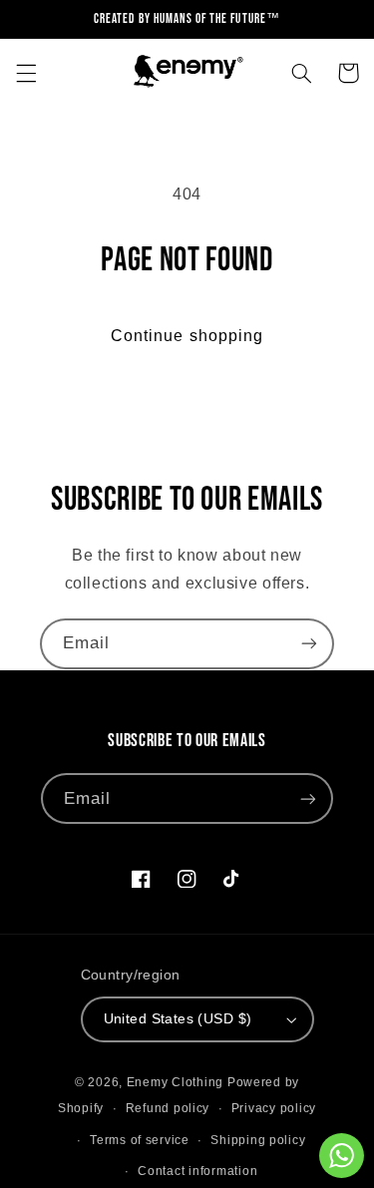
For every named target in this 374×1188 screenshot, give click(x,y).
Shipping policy (257, 1140)
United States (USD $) (178, 1018)
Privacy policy (273, 1108)
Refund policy (168, 1108)
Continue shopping (187, 335)
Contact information (197, 1171)
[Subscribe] (309, 643)
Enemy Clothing (175, 1082)
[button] (26, 73)
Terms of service (139, 1140)
